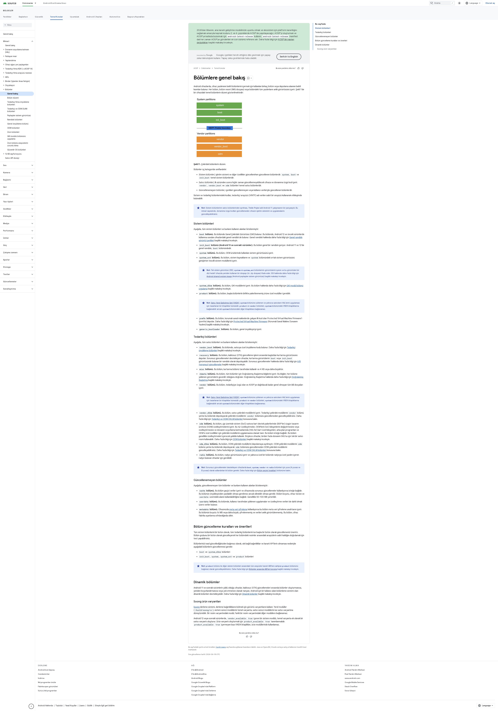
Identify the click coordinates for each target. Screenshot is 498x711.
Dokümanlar (27, 3)
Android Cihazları (94, 17)
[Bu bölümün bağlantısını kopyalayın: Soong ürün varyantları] (223, 601)
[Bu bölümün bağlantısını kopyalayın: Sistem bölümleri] (216, 223)
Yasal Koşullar (71, 706)
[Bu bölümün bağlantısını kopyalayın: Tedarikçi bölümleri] (219, 337)
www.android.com (352, 678)
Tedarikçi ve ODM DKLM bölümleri (227, 419)
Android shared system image (219, 276)
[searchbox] (17, 25)
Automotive (114, 17)
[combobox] (442, 3)
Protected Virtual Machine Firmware (250, 321)
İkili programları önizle (47, 682)
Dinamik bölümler (250, 594)
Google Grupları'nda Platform (203, 686)
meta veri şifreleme (238, 509)
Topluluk (59, 706)
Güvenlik (39, 17)
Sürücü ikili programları (47, 690)
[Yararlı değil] (302, 68)
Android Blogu (197, 678)
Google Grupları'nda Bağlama (203, 695)
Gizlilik (89, 706)
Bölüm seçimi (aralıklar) (266, 470)
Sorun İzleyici (350, 690)
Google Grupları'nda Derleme (203, 690)
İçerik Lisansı (221, 647)
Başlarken (23, 17)
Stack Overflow (351, 686)
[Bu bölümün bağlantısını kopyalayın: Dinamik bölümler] (222, 582)
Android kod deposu (46, 670)
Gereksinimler (44, 674)
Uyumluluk (74, 17)
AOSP (196, 68)
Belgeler (8, 10)
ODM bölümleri (239, 439)
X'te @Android (197, 670)
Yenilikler (7, 17)
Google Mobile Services (354, 682)
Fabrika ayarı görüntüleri (48, 686)
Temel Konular (56, 17)
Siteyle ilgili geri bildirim (105, 706)
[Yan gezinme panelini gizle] (31, 706)
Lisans (81, 706)
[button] (15, 41)
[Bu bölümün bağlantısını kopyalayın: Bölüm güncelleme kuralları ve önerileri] (254, 526)
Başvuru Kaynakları (135, 17)
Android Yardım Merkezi (355, 670)
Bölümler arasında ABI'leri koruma (263, 569)
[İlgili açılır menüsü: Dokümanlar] (36, 3)
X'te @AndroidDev (199, 674)
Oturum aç (490, 3)
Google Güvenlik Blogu (200, 682)
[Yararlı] (298, 68)
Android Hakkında (45, 706)
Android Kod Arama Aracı (54, 3)
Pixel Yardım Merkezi (353, 674)
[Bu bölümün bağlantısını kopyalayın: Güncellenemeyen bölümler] (229, 480)
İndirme (41, 678)
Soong (197, 607)
